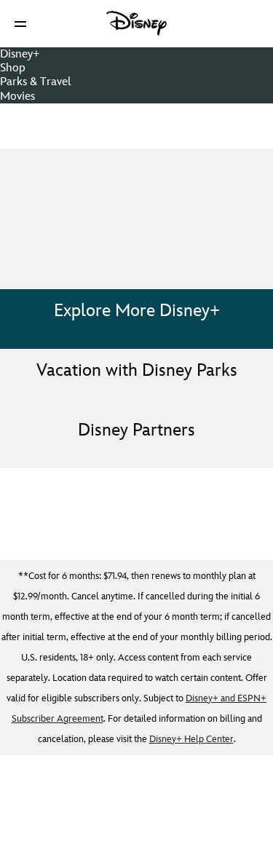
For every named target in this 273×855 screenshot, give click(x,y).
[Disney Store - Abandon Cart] (136, 126)
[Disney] (136, 23)
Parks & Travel (35, 82)
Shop (12, 68)
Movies (17, 96)
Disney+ (20, 54)
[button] (20, 23)
